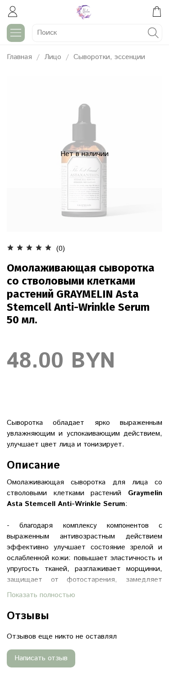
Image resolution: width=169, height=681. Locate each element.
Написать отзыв (41, 658)
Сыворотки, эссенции (109, 57)
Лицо (52, 57)
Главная (19, 57)
